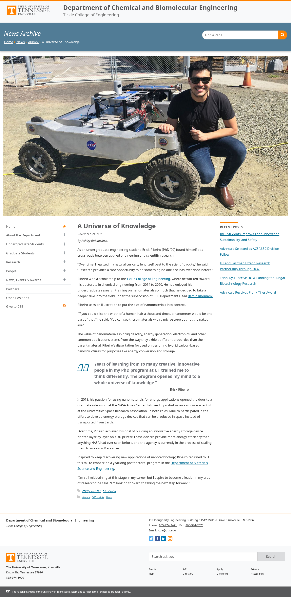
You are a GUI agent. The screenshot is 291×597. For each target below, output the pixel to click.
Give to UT (222, 573)
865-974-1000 (15, 577)
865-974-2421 (168, 525)
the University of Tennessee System (57, 591)
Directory (188, 573)
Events (152, 569)
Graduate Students (20, 253)
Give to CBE (14, 306)
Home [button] (10, 226)
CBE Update (98, 497)
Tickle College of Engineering (148, 279)
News (109, 497)
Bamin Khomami (200, 296)
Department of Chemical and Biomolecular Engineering (150, 7)
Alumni (86, 497)
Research (13, 262)
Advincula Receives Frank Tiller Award (248, 292)
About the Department (23, 235)
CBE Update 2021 (91, 491)
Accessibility (257, 573)
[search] (244, 35)
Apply (220, 569)
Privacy (255, 569)
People (11, 271)
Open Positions (17, 297)
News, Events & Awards (23, 280)
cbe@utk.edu (167, 530)
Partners (12, 289)
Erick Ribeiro (109, 491)
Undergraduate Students (25, 244)
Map (151, 573)
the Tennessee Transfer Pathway (112, 591)
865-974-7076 (194, 525)
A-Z (184, 569)
